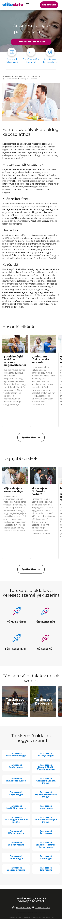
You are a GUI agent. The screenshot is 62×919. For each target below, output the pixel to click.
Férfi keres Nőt (47, 918)
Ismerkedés (23, 918)
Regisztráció (49, 4)
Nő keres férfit (35, 918)
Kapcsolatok (35, 76)
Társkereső (6, 76)
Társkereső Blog (20, 76)
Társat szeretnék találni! (31, 41)
